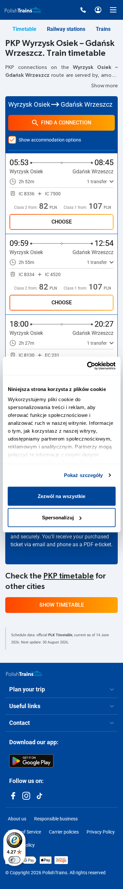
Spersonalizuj (58, 517)
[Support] (83, 10)
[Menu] (113, 10)
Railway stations (66, 29)
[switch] (14, 859)
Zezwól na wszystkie (62, 496)
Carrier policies (64, 832)
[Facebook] (13, 796)
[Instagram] (26, 796)
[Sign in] (98, 10)
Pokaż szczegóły (83, 475)
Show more (104, 85)
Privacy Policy (101, 832)
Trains (103, 29)
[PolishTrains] (24, 673)
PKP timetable (68, 576)
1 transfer (97, 181)
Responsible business (56, 818)
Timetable (24, 29)
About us (17, 818)
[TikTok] (39, 796)
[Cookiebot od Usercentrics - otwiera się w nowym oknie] (87, 366)
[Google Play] (31, 761)
